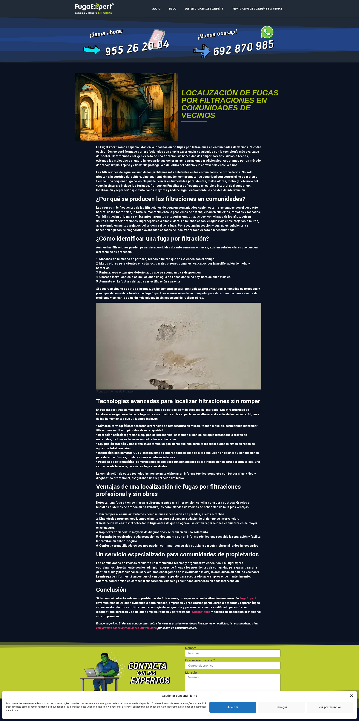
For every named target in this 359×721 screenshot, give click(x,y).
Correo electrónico (199, 660)
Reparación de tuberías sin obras (257, 8)
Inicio (156, 8)
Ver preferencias (330, 707)
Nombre (191, 647)
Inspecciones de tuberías (204, 8)
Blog (173, 8)
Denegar (281, 707)
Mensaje (191, 672)
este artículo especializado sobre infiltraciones (126, 628)
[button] (351, 696)
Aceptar (232, 707)
